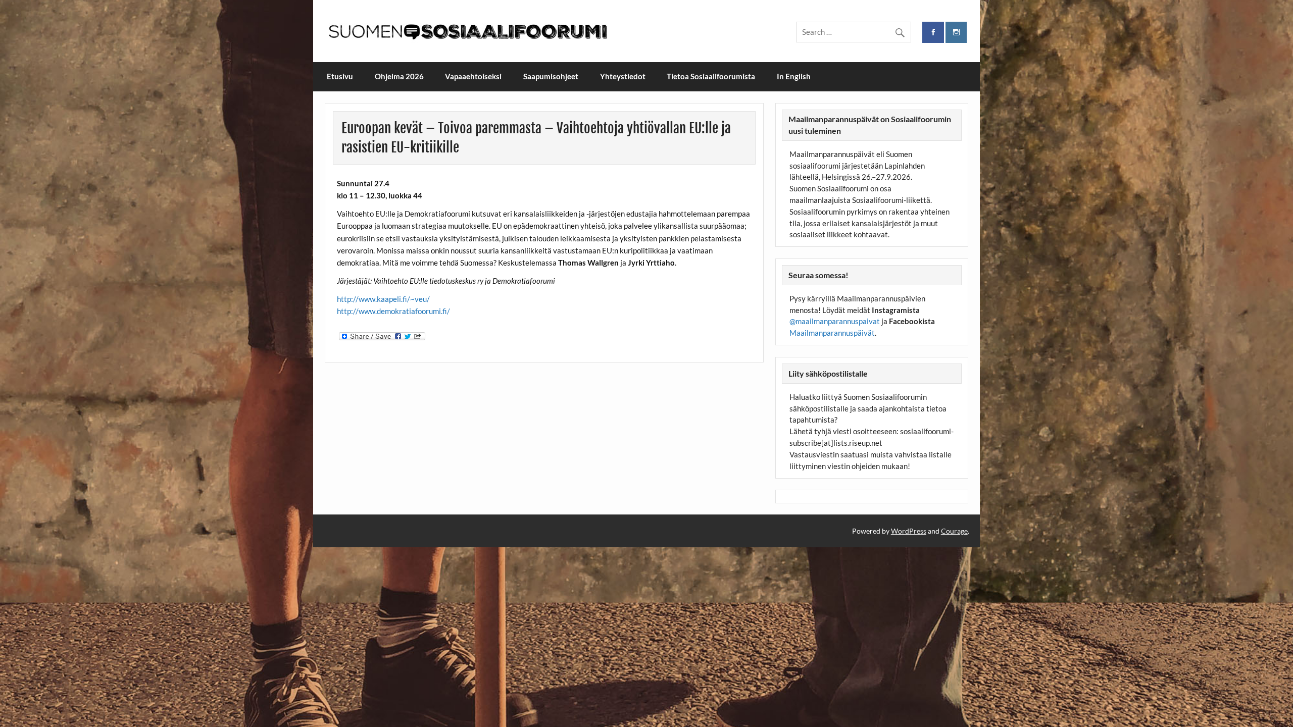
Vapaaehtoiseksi (473, 76)
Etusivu (340, 76)
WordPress (908, 531)
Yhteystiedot (622, 76)
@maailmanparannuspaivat (834, 321)
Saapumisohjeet (550, 76)
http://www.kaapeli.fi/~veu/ (383, 298)
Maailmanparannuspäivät (832, 332)
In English (794, 76)
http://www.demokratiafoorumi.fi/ (393, 311)
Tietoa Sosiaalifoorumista (711, 76)
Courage (954, 531)
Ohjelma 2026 (399, 76)
